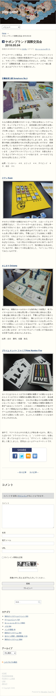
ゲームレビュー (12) (12, 619)
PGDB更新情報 (7, 676)
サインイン (22, 495)
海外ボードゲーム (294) (13, 639)
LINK (3, 681)
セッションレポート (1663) (15, 623)
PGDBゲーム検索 (8, 678)
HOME (4, 673)
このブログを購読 (10, 662)
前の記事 (22, 472)
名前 (4, 532)
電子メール (6, 540)
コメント (5, 503)
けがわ (24, 49)
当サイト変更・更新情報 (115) (16, 636)
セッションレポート (42, 49)
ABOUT (4, 684)
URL (4, 548)
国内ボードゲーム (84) (13, 633)
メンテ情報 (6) (10, 629)
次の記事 (33, 472)
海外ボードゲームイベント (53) (16, 616)
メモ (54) (8, 626)
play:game (10, 11)
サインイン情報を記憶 (13, 557)
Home (4, 33)
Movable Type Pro (47, 692)
